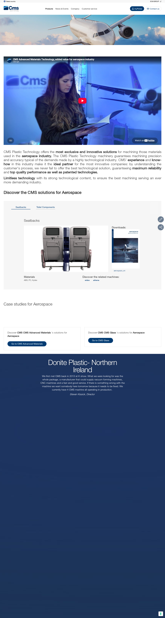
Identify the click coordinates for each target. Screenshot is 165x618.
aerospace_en (119, 270)
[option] (20, 208)
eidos (87, 280)
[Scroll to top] (161, 603)
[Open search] (101, 9)
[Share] (161, 227)
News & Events (61, 8)
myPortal (138, 8)
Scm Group (154, 1)
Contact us (154, 8)
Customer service (89, 8)
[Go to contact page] (161, 219)
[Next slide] (152, 252)
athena (96, 280)
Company (75, 8)
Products (49, 8)
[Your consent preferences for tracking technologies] (160, 613)
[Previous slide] (12, 252)
